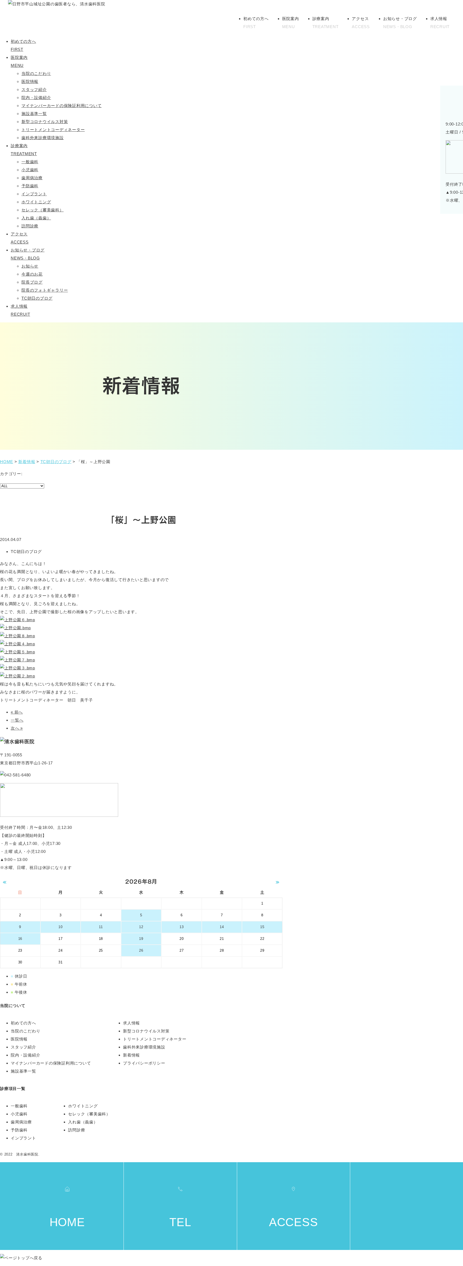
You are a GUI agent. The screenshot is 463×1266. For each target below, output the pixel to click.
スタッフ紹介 (34, 89)
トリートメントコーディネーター (53, 129)
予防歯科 (29, 186)
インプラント (34, 194)
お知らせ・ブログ (400, 22)
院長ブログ (32, 282)
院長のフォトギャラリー (44, 290)
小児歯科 (29, 169)
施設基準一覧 (34, 113)
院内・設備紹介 (36, 97)
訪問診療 (29, 226)
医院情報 (29, 81)
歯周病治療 (32, 178)
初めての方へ (256, 22)
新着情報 (131, 1055)
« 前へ (17, 712)
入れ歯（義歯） (36, 218)
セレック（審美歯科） (42, 210)
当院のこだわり (36, 73)
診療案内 (325, 22)
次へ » (17, 728)
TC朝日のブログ (37, 298)
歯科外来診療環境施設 (42, 137)
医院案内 (290, 22)
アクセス (361, 22)
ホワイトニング (36, 202)
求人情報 (440, 22)
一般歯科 (29, 161)
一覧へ (17, 720)
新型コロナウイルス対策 (44, 121)
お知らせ (29, 266)
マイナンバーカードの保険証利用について (61, 105)
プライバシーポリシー (144, 1063)
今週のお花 (32, 274)
